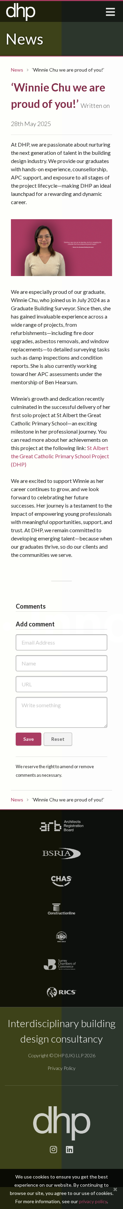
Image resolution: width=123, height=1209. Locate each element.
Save (28, 739)
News (17, 69)
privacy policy (93, 1201)
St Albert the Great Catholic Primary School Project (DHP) (60, 456)
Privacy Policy (61, 1068)
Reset (58, 739)
